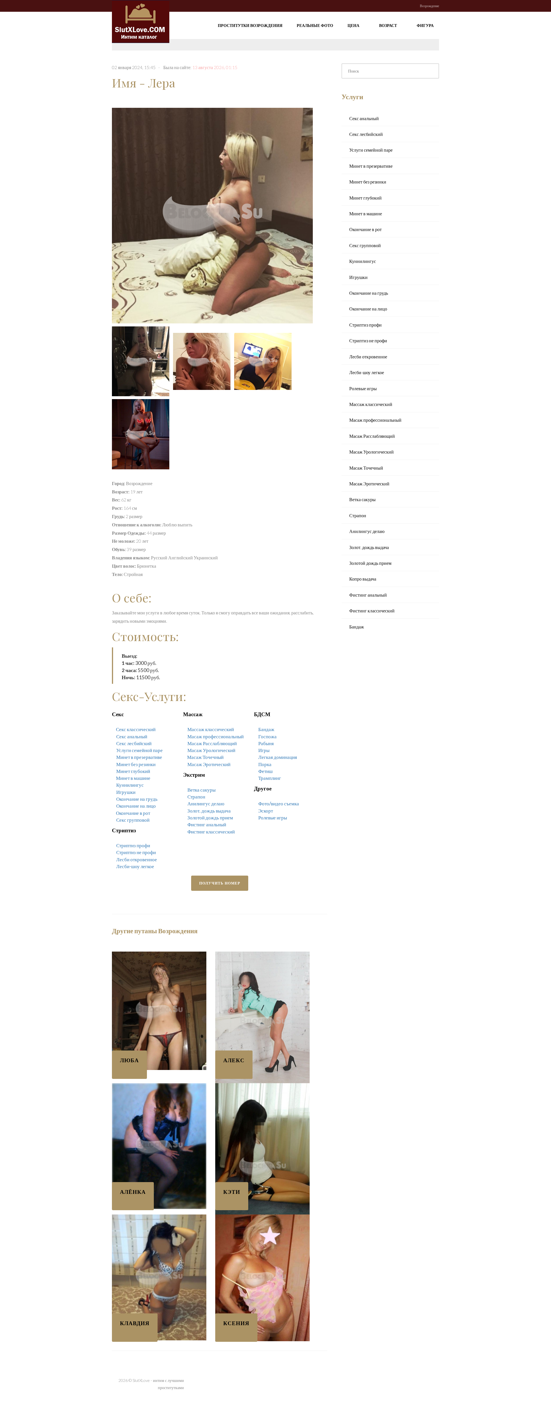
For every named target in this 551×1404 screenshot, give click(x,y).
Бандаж (266, 729)
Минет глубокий (133, 771)
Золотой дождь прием (210, 818)
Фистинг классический (211, 832)
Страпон (196, 797)
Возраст (388, 25)
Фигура (425, 25)
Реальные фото (315, 25)
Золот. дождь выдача (209, 811)
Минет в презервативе (139, 757)
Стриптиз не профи (136, 852)
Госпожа (267, 736)
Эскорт (265, 811)
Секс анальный (131, 736)
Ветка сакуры (201, 790)
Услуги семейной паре (139, 750)
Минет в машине (133, 778)
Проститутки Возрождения (250, 25)
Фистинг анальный (206, 824)
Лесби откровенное (136, 859)
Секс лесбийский (134, 743)
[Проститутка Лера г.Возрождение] (214, 213)
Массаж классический (210, 729)
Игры (263, 750)
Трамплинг (269, 778)
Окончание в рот (133, 813)
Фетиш (265, 771)
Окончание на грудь (137, 799)
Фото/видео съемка (278, 803)
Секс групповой (133, 820)
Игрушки (125, 792)
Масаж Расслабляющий (212, 743)
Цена (354, 25)
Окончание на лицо (136, 806)
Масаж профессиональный (215, 736)
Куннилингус (130, 785)
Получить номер (219, 883)
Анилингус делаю (205, 803)
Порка (264, 764)
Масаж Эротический (208, 764)
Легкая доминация (277, 757)
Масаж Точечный (205, 757)
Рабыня (266, 743)
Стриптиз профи (133, 845)
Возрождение (429, 6)
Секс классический (136, 729)
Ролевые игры (272, 818)
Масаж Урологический (211, 750)
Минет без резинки (136, 764)
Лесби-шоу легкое (135, 866)
